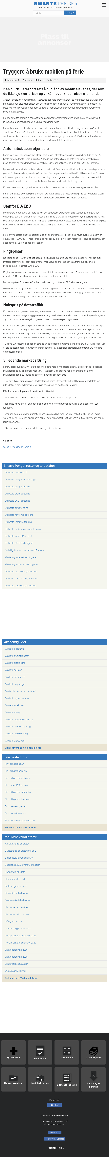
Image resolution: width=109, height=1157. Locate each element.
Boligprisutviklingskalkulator (19, 857)
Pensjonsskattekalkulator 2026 (20, 935)
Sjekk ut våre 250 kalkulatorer (21, 978)
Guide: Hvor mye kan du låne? (20, 691)
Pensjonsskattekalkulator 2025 (20, 942)
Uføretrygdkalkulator (15, 971)
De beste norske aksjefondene (20, 585)
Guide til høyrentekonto (17, 698)
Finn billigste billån (14, 764)
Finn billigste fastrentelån (18, 792)
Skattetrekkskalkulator (16, 964)
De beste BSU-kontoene (17, 500)
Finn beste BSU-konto (16, 785)
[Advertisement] (54, 39)
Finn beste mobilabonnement (20, 820)
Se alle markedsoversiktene (20, 827)
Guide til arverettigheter (17, 656)
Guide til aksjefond (14, 648)
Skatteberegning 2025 (16, 956)
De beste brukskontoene (17, 493)
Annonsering (54, 1132)
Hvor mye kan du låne (16, 907)
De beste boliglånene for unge (20, 479)
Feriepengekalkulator (16, 886)
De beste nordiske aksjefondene (21, 578)
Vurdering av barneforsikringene (21, 564)
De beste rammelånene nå (18, 536)
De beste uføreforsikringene (19, 543)
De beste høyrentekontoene (19, 515)
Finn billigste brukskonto (17, 778)
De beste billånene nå (16, 472)
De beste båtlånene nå (16, 508)
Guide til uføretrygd (15, 740)
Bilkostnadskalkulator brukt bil (20, 850)
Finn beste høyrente (15, 806)
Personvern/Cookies (54, 1139)
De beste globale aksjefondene (21, 571)
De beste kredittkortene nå (18, 522)
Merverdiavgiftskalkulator (18, 928)
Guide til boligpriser (15, 677)
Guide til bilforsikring (15, 663)
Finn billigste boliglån (16, 771)
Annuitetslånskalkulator (17, 843)
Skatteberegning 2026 (16, 949)
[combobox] (48, 13)
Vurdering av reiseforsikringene (20, 557)
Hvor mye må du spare (17, 914)
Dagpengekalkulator (15, 872)
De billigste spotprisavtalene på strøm (24, 550)
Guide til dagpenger (15, 684)
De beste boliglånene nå (17, 486)
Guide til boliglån (13, 670)
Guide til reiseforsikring (16, 733)
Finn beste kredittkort (16, 813)
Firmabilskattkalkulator (16, 893)
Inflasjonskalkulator (15, 921)
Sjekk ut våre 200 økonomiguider (23, 747)
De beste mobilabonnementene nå (23, 529)
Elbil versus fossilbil (15, 879)
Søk (71, 13)
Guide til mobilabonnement (17, 447)
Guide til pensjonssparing (18, 726)
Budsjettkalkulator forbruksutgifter (22, 865)
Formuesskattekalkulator (17, 900)
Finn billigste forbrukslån (17, 799)
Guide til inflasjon (13, 712)
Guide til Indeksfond (15, 705)
